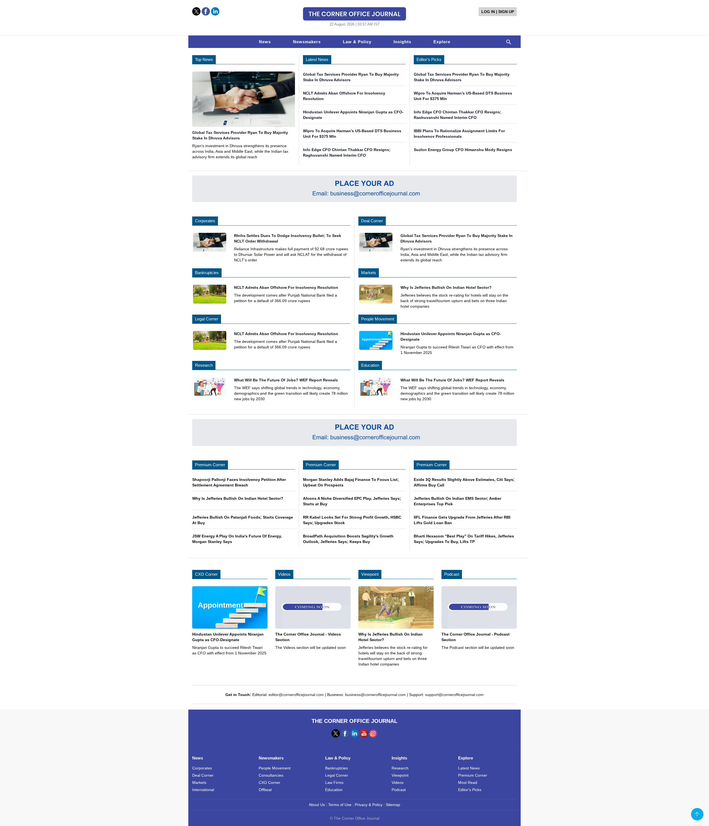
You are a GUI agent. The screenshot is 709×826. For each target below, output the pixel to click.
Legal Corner (206, 319)
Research (204, 365)
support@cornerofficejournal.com (454, 694)
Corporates (205, 220)
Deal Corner (372, 220)
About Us (317, 804)
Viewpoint (370, 574)
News (265, 41)
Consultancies (271, 775)
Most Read (467, 782)
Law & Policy (357, 41)
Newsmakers (307, 41)
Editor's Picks (429, 59)
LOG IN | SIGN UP (497, 11)
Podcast (451, 574)
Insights (402, 41)
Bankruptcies (207, 272)
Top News (204, 59)
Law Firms (334, 782)
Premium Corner (210, 464)
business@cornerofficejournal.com (375, 694)
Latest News (317, 59)
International (203, 789)
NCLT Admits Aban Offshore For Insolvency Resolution (286, 287)
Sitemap (393, 804)
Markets (368, 272)
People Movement (377, 319)
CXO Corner (206, 574)
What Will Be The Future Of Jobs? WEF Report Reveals (286, 380)
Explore (441, 41)
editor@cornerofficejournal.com (296, 694)
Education (370, 365)
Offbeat (265, 789)
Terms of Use (339, 804)
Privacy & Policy (368, 804)
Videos (284, 574)
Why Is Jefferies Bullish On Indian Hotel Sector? (446, 287)
